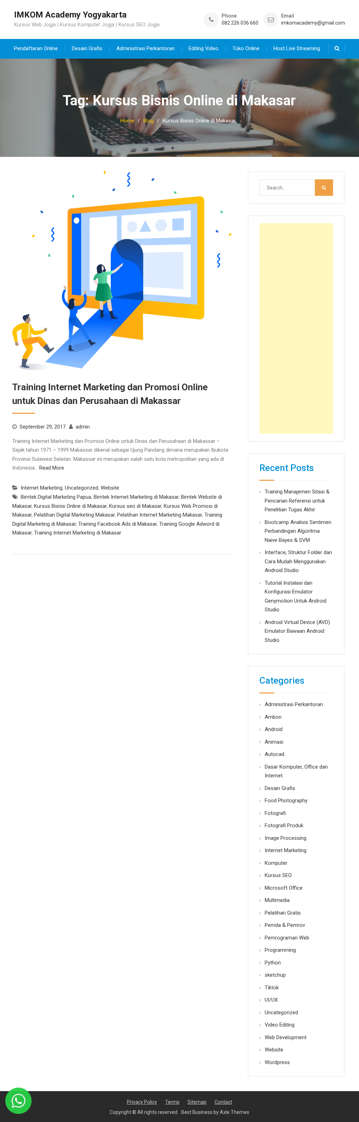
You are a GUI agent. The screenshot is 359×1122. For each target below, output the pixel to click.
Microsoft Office (284, 888)
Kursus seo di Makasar (135, 506)
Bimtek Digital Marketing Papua (56, 497)
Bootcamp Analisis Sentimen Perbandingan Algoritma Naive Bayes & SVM (298, 531)
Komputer (276, 863)
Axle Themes (234, 1112)
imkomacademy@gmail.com (313, 23)
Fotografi (275, 813)
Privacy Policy (142, 1102)
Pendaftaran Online (36, 48)
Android (274, 729)
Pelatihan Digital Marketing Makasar (74, 515)
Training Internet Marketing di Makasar (77, 533)
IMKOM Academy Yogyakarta (70, 15)
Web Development (285, 1037)
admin (83, 427)
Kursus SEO (278, 875)
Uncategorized (81, 488)
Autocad (274, 754)
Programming (280, 950)
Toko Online (245, 48)
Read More (51, 468)
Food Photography (286, 800)
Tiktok (272, 987)
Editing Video (203, 48)
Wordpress (277, 1062)
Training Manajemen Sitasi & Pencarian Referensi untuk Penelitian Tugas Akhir (297, 501)
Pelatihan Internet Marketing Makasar (159, 515)
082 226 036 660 (240, 23)
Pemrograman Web (287, 938)
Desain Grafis (87, 48)
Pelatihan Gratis (283, 913)
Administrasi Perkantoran (145, 48)
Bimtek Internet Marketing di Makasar (136, 497)
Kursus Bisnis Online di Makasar (70, 506)
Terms (172, 1102)
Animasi (274, 742)
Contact (223, 1102)
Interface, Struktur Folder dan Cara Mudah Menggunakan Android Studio (298, 561)
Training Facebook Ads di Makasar (117, 524)
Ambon (273, 717)
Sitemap (197, 1102)
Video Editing (279, 1025)
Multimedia (277, 900)
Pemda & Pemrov (285, 925)
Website (110, 488)
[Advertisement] (296, 328)
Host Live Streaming (296, 48)
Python (273, 963)
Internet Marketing (41, 488)
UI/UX (271, 1000)
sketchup (275, 975)
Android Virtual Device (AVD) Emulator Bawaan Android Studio (297, 631)
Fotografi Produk (284, 825)
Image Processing (285, 838)
